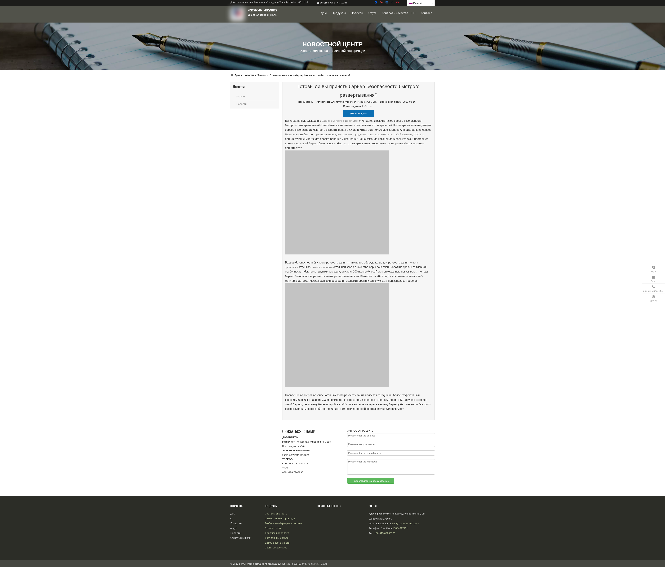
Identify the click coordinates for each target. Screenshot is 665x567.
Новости (241, 104)
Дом (232, 513)
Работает (368, 106)
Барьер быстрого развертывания (341, 120)
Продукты (236, 523)
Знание (240, 96)
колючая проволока (321, 267)
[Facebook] (376, 2)
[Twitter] (392, 2)
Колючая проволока (277, 533)
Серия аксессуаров (276, 547)
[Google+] (381, 2)
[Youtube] (398, 2)
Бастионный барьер (277, 537)
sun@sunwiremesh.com (295, 454)
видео (233, 528)
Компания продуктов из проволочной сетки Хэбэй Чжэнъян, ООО (380, 134)
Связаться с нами (240, 537)
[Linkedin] (387, 2)
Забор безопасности (277, 542)
